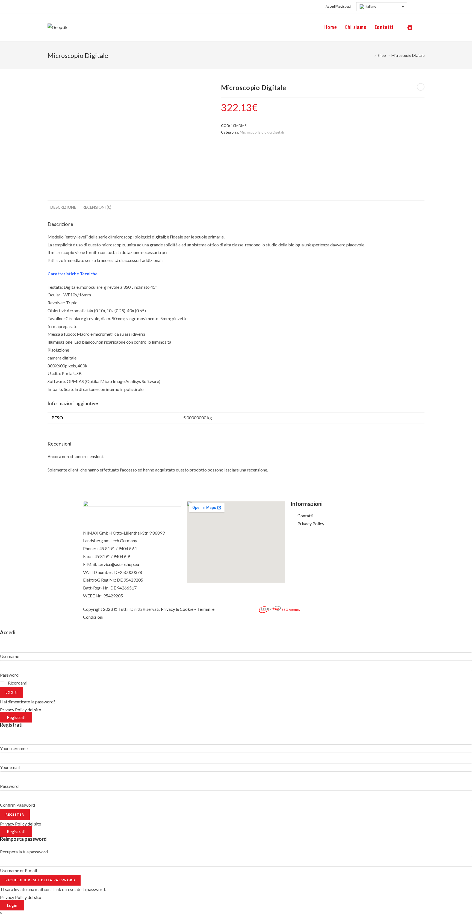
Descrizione (63, 207)
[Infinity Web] (270, 609)
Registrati (16, 717)
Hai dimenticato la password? (27, 701)
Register (14, 814)
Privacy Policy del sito (20, 709)
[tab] (63, 207)
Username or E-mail (18, 870)
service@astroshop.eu (118, 564)
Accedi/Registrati (338, 6)
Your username (14, 748)
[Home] (371, 55)
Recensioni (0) (96, 207)
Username (9, 656)
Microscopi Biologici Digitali (262, 132)
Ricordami (17, 682)
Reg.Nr (107, 579)
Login (11, 692)
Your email (10, 767)
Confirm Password (17, 804)
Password (9, 674)
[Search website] (422, 27)
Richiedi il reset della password (40, 880)
